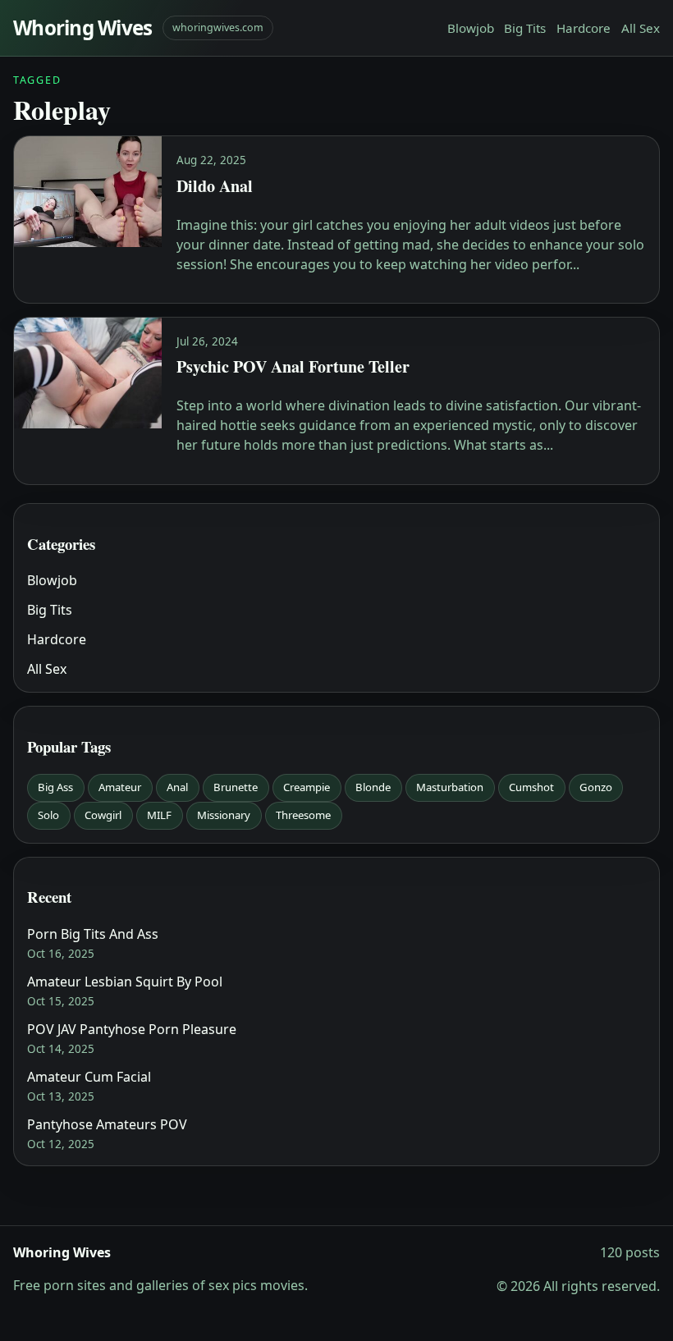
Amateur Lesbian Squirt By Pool (124, 982)
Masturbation (449, 787)
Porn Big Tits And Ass (92, 934)
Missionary (223, 815)
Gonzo (595, 787)
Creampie (306, 787)
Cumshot (531, 787)
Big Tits (525, 28)
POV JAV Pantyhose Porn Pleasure (131, 1029)
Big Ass (55, 787)
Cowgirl (103, 815)
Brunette (235, 787)
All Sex (640, 28)
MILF (159, 815)
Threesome (303, 815)
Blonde (373, 787)
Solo (48, 815)
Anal (177, 787)
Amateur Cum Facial (89, 1077)
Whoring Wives (83, 27)
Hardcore (583, 28)
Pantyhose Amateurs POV (107, 1124)
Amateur (119, 787)
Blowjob (470, 28)
